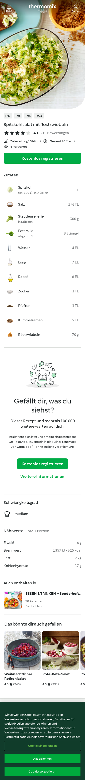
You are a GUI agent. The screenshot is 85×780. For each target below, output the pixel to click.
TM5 (28, 115)
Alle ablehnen (42, 758)
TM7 (8, 115)
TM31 (39, 115)
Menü (9, 11)
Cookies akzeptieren (42, 771)
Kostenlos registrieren (42, 158)
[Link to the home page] (42, 8)
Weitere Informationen (42, 476)
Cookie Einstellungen (42, 745)
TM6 (18, 115)
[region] (42, 741)
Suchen (76, 11)
